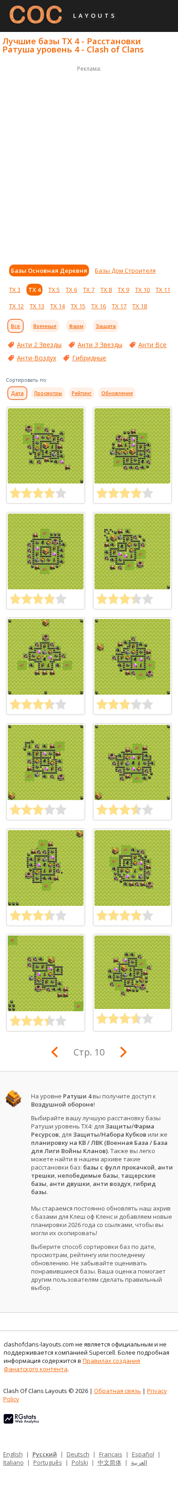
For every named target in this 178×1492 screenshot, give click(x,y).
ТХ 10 (142, 290)
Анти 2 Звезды (39, 344)
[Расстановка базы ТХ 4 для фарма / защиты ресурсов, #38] (132, 868)
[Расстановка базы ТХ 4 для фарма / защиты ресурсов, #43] (45, 657)
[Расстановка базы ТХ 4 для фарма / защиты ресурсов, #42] (132, 657)
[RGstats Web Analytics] (21, 1421)
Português (47, 1462)
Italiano (13, 1462)
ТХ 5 (54, 290)
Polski (80, 1462)
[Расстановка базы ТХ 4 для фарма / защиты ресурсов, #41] (45, 762)
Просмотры (48, 393)
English (13, 1454)
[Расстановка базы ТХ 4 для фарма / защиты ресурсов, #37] (45, 973)
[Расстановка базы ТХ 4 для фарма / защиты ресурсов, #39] (45, 868)
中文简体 (109, 1462)
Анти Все (152, 344)
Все (15, 325)
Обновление (117, 393)
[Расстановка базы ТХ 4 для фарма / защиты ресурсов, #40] (132, 762)
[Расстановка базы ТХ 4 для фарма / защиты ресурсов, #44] (132, 551)
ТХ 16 (98, 306)
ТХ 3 (15, 290)
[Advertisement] (89, 163)
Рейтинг (82, 393)
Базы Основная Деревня (49, 270)
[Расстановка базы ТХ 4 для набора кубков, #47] (45, 551)
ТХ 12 (16, 306)
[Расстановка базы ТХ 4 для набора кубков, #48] (132, 446)
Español (143, 1454)
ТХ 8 (106, 290)
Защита (106, 325)
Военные (45, 325)
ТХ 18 (139, 306)
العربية (139, 1462)
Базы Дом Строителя (125, 270)
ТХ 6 (71, 290)
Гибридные (89, 358)
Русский (44, 1454)
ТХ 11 (163, 290)
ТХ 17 (119, 306)
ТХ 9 (123, 290)
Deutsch (78, 1454)
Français (110, 1454)
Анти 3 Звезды (100, 344)
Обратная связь (117, 1391)
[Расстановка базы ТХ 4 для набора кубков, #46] (132, 972)
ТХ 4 (34, 290)
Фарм (76, 325)
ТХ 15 (78, 306)
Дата (17, 393)
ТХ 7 (88, 290)
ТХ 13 (37, 306)
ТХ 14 (57, 306)
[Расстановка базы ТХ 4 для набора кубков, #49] (45, 446)
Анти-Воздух (36, 358)
